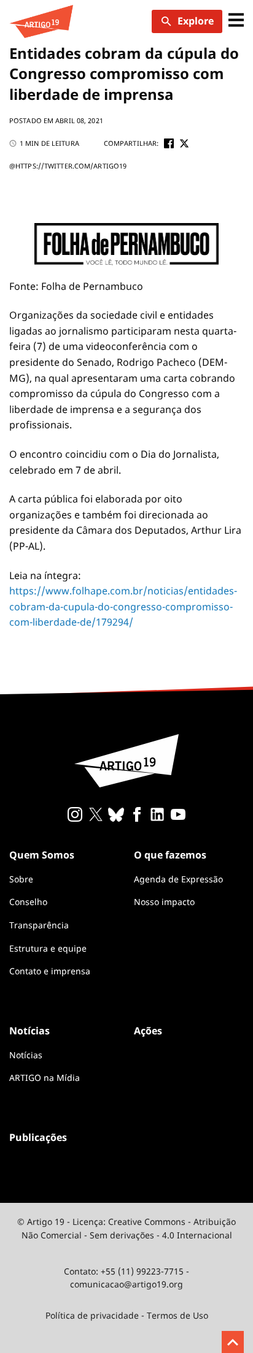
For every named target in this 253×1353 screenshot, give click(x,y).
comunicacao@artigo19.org (126, 1284)
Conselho (28, 902)
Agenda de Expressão (178, 879)
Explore (195, 21)
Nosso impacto (164, 902)
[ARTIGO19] (41, 21)
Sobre (21, 879)
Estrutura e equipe (48, 948)
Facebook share (169, 143)
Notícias (25, 1055)
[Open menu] (236, 21)
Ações (148, 1030)
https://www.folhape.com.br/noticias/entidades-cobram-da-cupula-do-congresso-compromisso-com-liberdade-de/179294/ (123, 606)
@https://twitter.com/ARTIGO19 (67, 165)
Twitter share (184, 143)
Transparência (39, 925)
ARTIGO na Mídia (44, 1077)
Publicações (38, 1137)
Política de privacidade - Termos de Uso (126, 1315)
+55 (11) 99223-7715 (142, 1271)
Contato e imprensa (49, 971)
